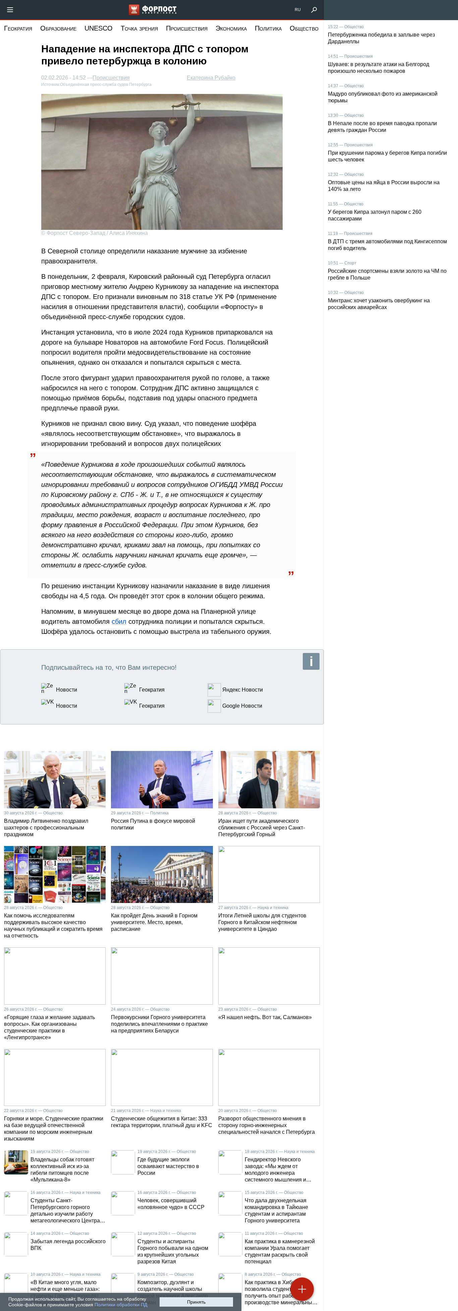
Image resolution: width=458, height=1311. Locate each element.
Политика (268, 28)
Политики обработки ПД (121, 1304)
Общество (304, 28)
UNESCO (98, 28)
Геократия (18, 28)
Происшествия (187, 28)
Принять (196, 1302)
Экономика (231, 28)
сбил (119, 621)
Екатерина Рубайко (211, 78)
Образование (58, 28)
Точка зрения (139, 28)
